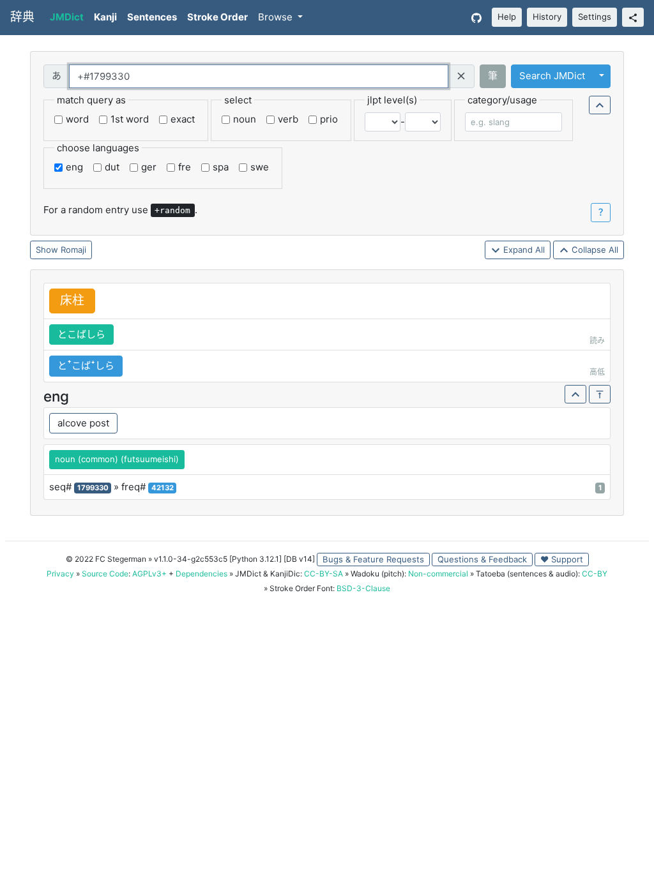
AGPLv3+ (149, 573)
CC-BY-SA (323, 573)
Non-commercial (438, 573)
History (547, 16)
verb (288, 119)
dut (112, 167)
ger (148, 167)
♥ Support (561, 559)
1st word (129, 119)
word (77, 119)
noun (244, 119)
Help (507, 16)
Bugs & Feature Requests (373, 559)
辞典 (22, 17)
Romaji (73, 249)
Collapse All (593, 249)
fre (184, 167)
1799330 (93, 487)
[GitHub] (476, 17)
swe (259, 167)
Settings (594, 16)
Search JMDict (552, 76)
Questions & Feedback (482, 559)
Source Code (105, 573)
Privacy (60, 573)
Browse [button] (276, 17)
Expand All (523, 249)
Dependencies (201, 573)
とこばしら (81, 334)
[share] (633, 17)
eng (74, 167)
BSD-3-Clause (363, 588)
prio (329, 119)
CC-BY (594, 573)
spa (221, 167)
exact (183, 119)
